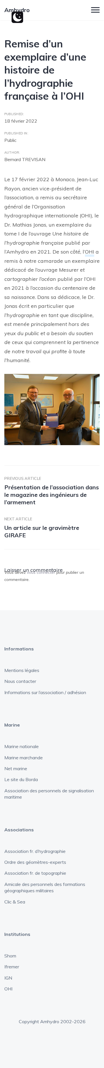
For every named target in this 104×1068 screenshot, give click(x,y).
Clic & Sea (14, 902)
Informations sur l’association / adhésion (45, 692)
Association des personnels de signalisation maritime (49, 794)
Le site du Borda (21, 779)
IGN (8, 978)
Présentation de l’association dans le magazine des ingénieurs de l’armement (51, 495)
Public (10, 140)
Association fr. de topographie (35, 873)
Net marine (15, 768)
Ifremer (11, 966)
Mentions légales (21, 670)
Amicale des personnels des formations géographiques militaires (44, 887)
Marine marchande (23, 757)
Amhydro (17, 9)
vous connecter (41, 572)
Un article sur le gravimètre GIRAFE (41, 531)
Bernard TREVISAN (24, 159)
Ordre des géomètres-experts (35, 862)
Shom (10, 956)
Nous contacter (20, 681)
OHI (89, 251)
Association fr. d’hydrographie (35, 851)
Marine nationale (21, 746)
